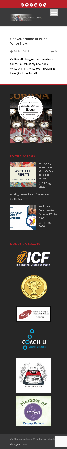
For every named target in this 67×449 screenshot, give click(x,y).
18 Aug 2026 (21, 199)
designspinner (19, 444)
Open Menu (54, 12)
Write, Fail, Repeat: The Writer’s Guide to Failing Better (47, 171)
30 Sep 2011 (21, 51)
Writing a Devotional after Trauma (29, 194)
